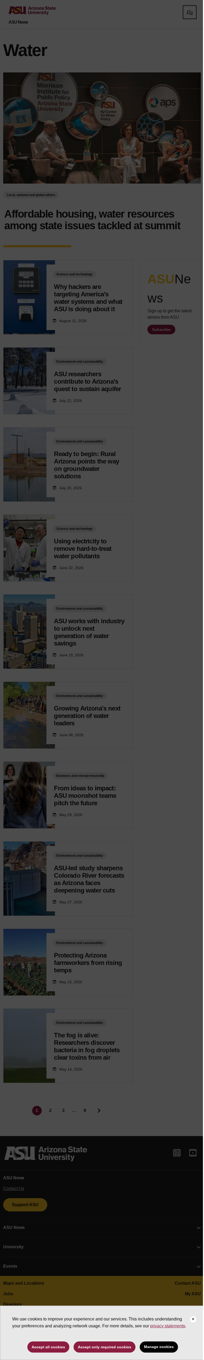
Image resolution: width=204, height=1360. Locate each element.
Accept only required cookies (104, 1347)
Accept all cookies (48, 1347)
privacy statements (167, 1326)
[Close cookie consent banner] (193, 1319)
